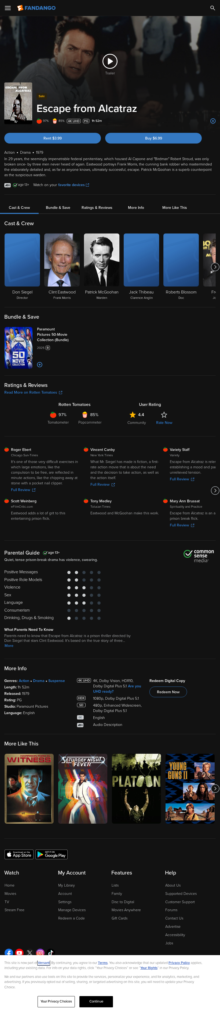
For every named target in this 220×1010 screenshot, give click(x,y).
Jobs (169, 943)
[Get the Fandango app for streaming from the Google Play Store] (51, 854)
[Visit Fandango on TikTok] (50, 953)
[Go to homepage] (37, 8)
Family (117, 893)
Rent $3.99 (52, 138)
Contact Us (174, 918)
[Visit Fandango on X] (29, 953)
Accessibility (175, 935)
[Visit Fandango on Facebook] (8, 953)
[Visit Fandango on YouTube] (19, 953)
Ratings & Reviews (97, 207)
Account (65, 893)
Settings (64, 902)
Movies (10, 893)
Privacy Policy (179, 963)
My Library (66, 885)
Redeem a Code (71, 918)
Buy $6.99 (153, 138)
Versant (44, 963)
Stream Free (14, 910)
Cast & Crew (19, 207)
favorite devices (71, 185)
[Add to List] (213, 121)
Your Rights (148, 968)
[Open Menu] (8, 8)
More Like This (174, 207)
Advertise (173, 926)
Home (9, 885)
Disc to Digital (123, 902)
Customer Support (180, 902)
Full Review (20, 490)
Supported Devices (181, 893)
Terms (103, 963)
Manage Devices (72, 910)
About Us (173, 885)
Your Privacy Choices (56, 1001)
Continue (96, 1001)
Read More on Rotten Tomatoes (30, 392)
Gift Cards (119, 918)
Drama (39, 681)
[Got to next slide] (215, 267)
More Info (136, 207)
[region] (110, 982)
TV (7, 902)
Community (136, 422)
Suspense (56, 681)
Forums (171, 910)
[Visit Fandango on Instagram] (40, 953)
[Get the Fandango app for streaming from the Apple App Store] (19, 854)
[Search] (212, 8)
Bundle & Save (58, 207)
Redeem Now (168, 692)
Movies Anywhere (126, 910)
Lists (115, 885)
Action (24, 681)
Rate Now (164, 422)
